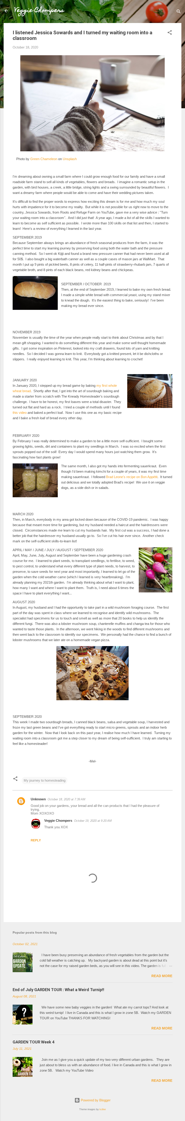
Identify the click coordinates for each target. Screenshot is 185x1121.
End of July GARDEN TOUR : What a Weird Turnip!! (58, 989)
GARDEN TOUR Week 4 (33, 1042)
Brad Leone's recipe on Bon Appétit (131, 477)
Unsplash (70, 159)
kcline (102, 1109)
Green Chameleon (43, 159)
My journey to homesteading (44, 780)
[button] (169, 33)
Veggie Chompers (39, 10)
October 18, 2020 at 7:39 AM (66, 799)
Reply (36, 840)
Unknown (38, 799)
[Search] (178, 12)
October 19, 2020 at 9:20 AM (93, 820)
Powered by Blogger (95, 1100)
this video (20, 412)
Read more (161, 976)
